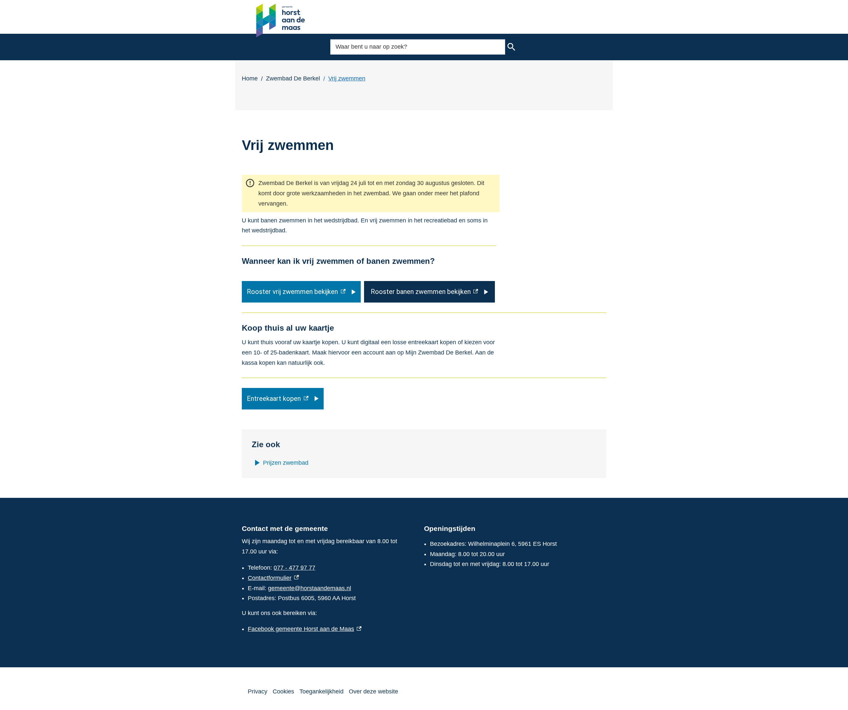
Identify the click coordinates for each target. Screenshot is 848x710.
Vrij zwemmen (346, 78)
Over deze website (373, 691)
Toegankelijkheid (321, 691)
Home (250, 78)
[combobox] (418, 47)
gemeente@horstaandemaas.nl (309, 588)
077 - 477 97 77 (294, 567)
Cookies (283, 691)
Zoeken (511, 47)
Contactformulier (273, 578)
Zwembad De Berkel (293, 78)
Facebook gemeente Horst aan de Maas (304, 629)
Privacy (257, 691)
